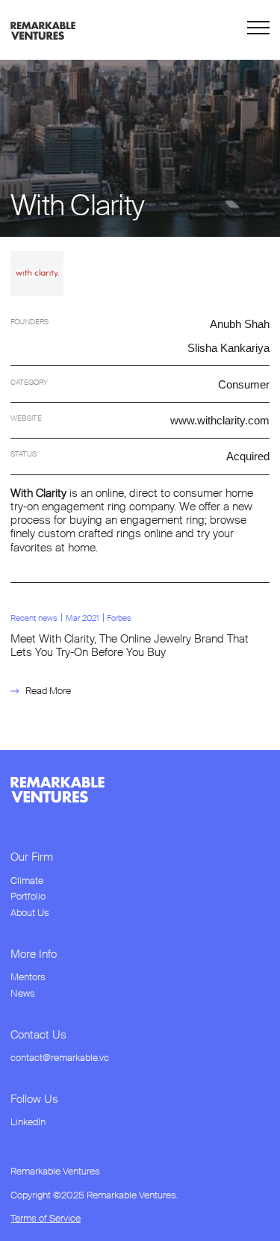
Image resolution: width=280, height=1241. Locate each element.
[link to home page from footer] (57, 789)
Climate (26, 881)
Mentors (28, 977)
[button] (258, 30)
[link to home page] (42, 29)
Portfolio (28, 897)
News (22, 994)
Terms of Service (45, 1219)
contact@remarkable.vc (59, 1058)
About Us (29, 913)
